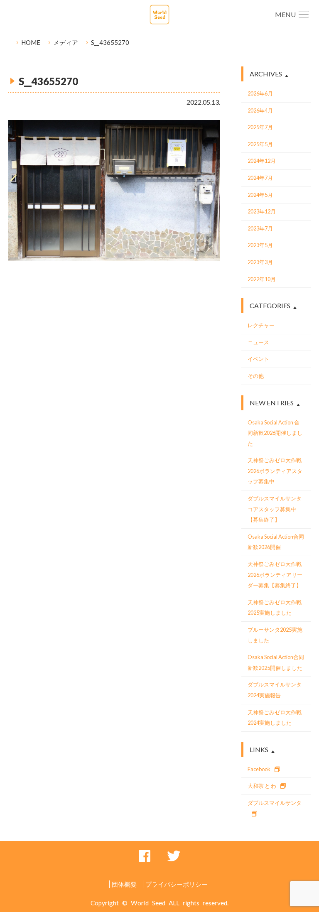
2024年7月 (260, 177)
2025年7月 (260, 127)
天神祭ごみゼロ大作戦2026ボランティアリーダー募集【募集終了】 (275, 574)
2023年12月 (262, 211)
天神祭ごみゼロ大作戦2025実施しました (275, 607)
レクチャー (261, 325)
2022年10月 (262, 279)
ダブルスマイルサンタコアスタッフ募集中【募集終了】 (275, 509)
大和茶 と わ (262, 785)
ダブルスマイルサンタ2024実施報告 (275, 690)
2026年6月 (260, 93)
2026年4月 (260, 110)
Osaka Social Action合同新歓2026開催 (276, 542)
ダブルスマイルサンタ (275, 802)
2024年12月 (262, 160)
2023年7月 (260, 228)
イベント (258, 358)
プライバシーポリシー (176, 884)
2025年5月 (260, 144)
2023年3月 (260, 262)
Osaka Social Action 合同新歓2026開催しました (275, 433)
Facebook (259, 769)
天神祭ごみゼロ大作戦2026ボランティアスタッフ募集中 (275, 471)
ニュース (258, 342)
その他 (256, 376)
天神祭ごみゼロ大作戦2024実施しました (275, 717)
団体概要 (124, 884)
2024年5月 (260, 194)
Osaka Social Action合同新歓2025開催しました (276, 662)
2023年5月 (260, 245)
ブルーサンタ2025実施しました (275, 635)
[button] (292, 14)
